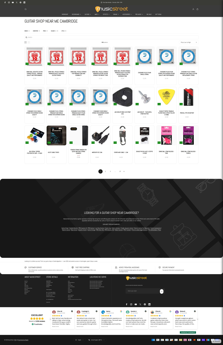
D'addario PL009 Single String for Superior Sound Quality (100, 113)
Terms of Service (71, 295)
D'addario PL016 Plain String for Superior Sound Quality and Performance (166, 73)
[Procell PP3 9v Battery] (188, 97)
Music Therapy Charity (28, 288)
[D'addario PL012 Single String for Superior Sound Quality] (34, 97)
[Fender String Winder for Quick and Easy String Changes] (78, 135)
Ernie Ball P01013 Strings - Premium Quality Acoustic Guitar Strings (56, 73)
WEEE (69, 288)
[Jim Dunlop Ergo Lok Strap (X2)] (122, 97)
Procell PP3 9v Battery (187, 113)
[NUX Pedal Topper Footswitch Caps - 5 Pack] (34, 135)
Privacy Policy (70, 285)
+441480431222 (50, 299)
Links (69, 281)
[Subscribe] (161, 291)
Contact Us (48, 302)
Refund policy (70, 296)
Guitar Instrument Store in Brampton (96, 284)
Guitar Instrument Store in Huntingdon (96, 281)
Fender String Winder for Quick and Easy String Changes (78, 151)
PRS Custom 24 (83, 228)
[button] (197, 319)
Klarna (26, 293)
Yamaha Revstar (73, 228)
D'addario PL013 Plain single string (144, 73)
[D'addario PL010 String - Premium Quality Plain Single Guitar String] (78, 97)
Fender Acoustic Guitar (127, 228)
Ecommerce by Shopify (23, 340)
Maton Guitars (119, 230)
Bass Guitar (74, 230)
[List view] (29, 42)
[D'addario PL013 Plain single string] (144, 57)
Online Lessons (27, 291)
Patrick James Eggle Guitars (139, 230)
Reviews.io (26, 292)
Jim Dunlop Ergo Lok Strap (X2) (122, 113)
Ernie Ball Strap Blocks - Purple (188, 152)
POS (15, 340)
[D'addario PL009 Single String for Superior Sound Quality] (100, 97)
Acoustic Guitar (82, 230)
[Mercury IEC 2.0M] (100, 135)
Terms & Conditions (71, 286)
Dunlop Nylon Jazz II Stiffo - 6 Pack (144, 152)
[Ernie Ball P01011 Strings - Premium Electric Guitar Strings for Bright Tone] (100, 57)
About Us (26, 281)
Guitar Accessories (156, 228)
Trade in (69, 292)
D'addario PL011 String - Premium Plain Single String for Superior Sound (56, 113)
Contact (26, 282)
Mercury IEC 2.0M (97, 152)
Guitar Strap (65, 228)
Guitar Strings (91, 230)
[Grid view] (25, 42)
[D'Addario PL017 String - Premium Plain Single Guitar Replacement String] (188, 57)
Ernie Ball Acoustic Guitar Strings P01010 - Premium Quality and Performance (34, 73)
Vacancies (70, 289)
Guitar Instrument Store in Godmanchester (97, 286)
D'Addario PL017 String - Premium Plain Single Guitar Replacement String (188, 73)
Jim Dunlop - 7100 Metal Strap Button (144, 113)
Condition (35, 31)
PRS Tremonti (127, 230)
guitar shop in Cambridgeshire (53, 261)
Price (44, 31)
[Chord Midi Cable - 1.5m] (122, 135)
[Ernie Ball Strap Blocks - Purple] (188, 135)
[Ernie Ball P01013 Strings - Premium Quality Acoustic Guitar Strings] (56, 57)
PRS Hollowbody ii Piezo (154, 230)
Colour (53, 31)
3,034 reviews (40, 321)
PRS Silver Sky (100, 230)
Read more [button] (63, 326)
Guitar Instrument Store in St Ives (95, 285)
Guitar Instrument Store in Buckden (96, 282)
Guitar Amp (108, 228)
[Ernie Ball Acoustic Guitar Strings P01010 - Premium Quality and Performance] (34, 57)
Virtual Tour (26, 286)
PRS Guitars (91, 228)
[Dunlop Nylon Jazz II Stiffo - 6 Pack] (144, 135)
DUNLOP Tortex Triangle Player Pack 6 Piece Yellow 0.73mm (166, 113)
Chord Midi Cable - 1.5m (121, 152)
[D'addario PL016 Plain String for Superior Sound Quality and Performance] (166, 57)
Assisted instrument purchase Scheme (74, 299)
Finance (69, 298)
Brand (26, 31)
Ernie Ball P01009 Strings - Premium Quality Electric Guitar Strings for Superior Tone (122, 73)
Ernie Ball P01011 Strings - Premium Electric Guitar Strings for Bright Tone (100, 73)
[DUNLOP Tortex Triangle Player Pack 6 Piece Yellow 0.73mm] (166, 97)
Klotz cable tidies (53, 152)
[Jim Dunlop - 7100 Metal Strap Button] (144, 97)
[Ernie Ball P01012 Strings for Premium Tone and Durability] (78, 57)
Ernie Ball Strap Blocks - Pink (166, 152)
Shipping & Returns (71, 282)
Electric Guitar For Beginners (142, 228)
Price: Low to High (186, 42)
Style (63, 31)
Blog (25, 284)
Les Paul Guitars (99, 228)
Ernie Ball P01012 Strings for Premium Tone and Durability (78, 73)
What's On (26, 285)
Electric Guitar (66, 230)
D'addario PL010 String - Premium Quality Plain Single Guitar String (78, 113)
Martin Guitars (116, 228)
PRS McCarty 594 (109, 230)
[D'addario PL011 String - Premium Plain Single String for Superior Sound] (56, 97)
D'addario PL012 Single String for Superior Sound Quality (34, 113)
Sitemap (69, 284)
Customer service (35, 267)
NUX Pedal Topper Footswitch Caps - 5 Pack (34, 152)
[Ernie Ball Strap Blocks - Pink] (166, 135)
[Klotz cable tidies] (56, 135)
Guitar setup (70, 291)
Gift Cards (26, 289)
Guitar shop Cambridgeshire (94, 288)
